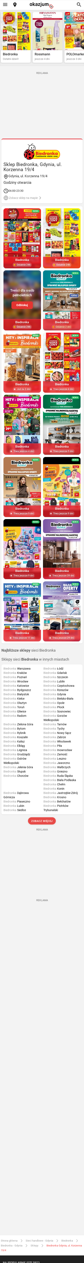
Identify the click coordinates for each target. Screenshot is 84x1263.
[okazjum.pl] (42, 5)
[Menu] (5, 5)
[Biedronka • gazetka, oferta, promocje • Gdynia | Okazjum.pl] (42, 151)
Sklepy (34, 1245)
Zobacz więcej (42, 821)
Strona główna (9, 1240)
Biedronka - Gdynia (11, 1245)
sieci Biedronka (28, 650)
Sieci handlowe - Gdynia (39, 1240)
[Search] (79, 5)
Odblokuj (22, 305)
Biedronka (67, 1240)
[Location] (15, 5)
